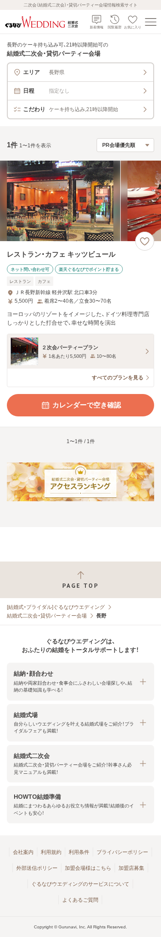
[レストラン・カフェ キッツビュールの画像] (80, 201)
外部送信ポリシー (37, 868)
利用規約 (51, 852)
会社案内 (23, 852)
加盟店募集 (131, 868)
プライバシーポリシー (122, 852)
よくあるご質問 (80, 900)
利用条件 (79, 852)
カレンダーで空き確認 (86, 405)
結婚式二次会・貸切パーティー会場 (47, 616)
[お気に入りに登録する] (144, 241)
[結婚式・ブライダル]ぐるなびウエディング (56, 607)
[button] (80, 681)
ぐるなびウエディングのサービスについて (80, 884)
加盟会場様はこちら (88, 868)
